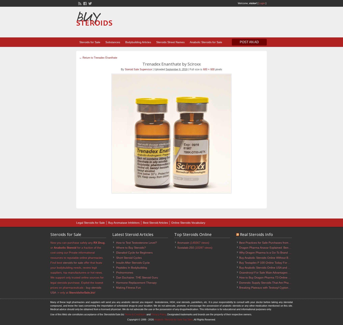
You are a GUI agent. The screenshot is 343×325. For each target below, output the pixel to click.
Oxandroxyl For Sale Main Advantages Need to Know (272, 272)
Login (262, 3)
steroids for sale (73, 262)
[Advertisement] (194, 22)
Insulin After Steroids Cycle (133, 262)
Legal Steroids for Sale (90, 222)
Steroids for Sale (89, 42)
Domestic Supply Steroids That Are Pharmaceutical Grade (275, 282)
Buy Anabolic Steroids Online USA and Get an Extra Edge (275, 267)
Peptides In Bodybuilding (131, 267)
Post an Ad (249, 42)
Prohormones (124, 272)
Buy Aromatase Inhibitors (124, 222)
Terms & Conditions (135, 314)
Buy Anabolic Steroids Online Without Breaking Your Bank (275, 257)
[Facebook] (84, 3)
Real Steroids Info (256, 234)
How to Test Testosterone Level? (136, 242)
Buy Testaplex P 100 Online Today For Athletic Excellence (275, 262)
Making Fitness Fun (128, 287)
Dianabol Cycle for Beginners (134, 252)
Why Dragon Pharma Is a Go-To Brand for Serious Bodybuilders (279, 252)
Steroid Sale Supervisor (138, 69)
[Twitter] (89, 3)
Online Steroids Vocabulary (188, 222)
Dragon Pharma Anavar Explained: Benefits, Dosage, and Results (280, 247)
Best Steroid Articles (155, 222)
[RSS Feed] (79, 3)
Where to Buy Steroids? (131, 247)
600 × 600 (209, 69)
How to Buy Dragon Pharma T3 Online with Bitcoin (270, 277)
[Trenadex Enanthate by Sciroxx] (171, 133)
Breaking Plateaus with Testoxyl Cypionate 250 (268, 287)
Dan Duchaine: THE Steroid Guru (137, 277)
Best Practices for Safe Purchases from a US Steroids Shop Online (281, 242)
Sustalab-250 (185, 247)
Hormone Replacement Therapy (136, 282)
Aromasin (183, 242)
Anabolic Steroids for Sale (206, 42)
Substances (112, 42)
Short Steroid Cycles (129, 257)
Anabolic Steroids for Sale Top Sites (173, 319)
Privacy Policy (158, 314)
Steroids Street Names (170, 42)
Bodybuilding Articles (138, 42)
